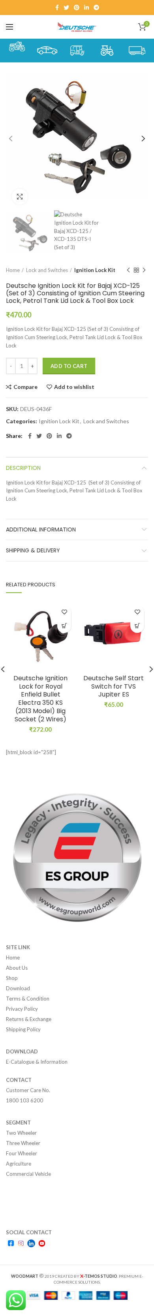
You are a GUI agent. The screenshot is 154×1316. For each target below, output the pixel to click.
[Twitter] (66, 7)
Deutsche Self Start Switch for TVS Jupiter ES (113, 686)
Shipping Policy (23, 1029)
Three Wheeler (23, 1143)
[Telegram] (96, 7)
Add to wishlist (74, 387)
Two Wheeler (21, 1133)
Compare (25, 387)
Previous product (128, 270)
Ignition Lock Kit (94, 270)
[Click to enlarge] (20, 197)
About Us (17, 968)
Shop (12, 978)
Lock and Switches (47, 270)
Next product (144, 270)
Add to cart (69, 366)
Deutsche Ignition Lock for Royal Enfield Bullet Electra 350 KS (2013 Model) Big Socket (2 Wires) (40, 699)
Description (23, 468)
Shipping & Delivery (33, 550)
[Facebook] (57, 7)
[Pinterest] (76, 7)
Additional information (41, 529)
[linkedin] (86, 7)
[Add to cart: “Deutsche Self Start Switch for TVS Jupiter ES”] (137, 626)
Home (13, 270)
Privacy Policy (22, 1009)
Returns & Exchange (28, 1019)
